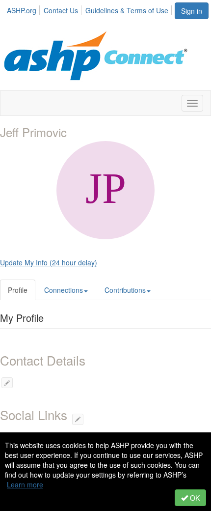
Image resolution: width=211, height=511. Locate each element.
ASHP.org (21, 10)
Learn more (25, 484)
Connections (63, 290)
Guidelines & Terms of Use (126, 10)
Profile (17, 290)
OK (194, 498)
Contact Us (61, 10)
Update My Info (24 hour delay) (48, 262)
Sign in (191, 11)
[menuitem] (24, 8)
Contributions (125, 290)
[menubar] (90, 8)
